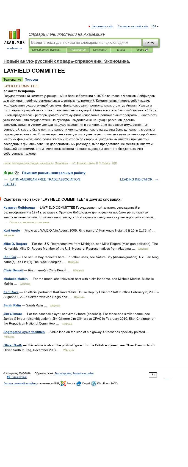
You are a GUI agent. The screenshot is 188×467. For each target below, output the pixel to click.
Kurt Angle (11, 230)
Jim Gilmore (12, 314)
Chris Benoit (13, 270)
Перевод (31, 79)
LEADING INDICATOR (136, 179)
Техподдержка (63, 373)
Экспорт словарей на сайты (19, 383)
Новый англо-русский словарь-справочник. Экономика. (47, 50)
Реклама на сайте (83, 373)
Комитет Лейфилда (19, 207)
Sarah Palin (12, 305)
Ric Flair (9, 257)
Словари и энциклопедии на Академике (67, 34)
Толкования (78, 50)
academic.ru (14, 48)
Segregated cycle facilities (24, 332)
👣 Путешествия (17, 377)
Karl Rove (11, 292)
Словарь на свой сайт (133, 26)
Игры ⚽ (142, 50)
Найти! (150, 43)
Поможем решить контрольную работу (54, 173)
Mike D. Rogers (15, 244)
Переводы (100, 50)
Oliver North (12, 345)
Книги (121, 50)
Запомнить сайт (102, 26)
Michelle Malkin (15, 279)
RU (154, 26)
